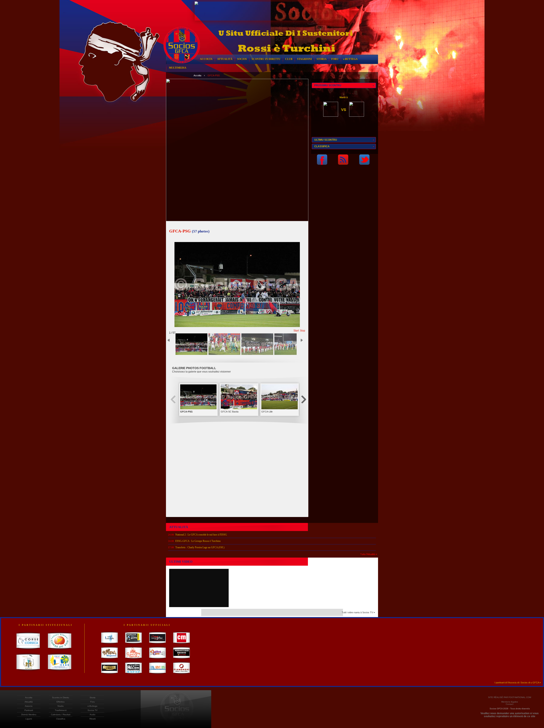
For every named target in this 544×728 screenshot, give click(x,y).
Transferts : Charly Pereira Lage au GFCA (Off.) (199, 547)
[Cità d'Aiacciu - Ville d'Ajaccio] (28, 671)
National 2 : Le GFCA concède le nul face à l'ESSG (201, 534)
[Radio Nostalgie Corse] (110, 674)
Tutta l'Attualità (368, 554)
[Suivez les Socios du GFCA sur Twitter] (364, 164)
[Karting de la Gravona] (134, 659)
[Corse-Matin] (182, 644)
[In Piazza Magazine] (110, 659)
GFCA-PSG (214, 75)
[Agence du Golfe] (134, 644)
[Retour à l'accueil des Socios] (181, 66)
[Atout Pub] (158, 644)
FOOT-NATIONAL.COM (520, 697)
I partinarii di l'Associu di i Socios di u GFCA (517, 682)
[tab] (344, 85)
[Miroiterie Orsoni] (182, 659)
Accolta (197, 75)
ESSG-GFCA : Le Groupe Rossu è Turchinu (198, 541)
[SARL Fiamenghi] (182, 674)
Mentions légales (509, 702)
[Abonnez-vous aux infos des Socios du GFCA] (343, 164)
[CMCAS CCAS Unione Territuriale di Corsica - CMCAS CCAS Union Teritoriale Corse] (59, 671)
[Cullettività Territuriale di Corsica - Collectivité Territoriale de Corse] (28, 650)
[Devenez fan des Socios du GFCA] (322, 164)
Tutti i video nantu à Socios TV (358, 612)
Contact (509, 704)
